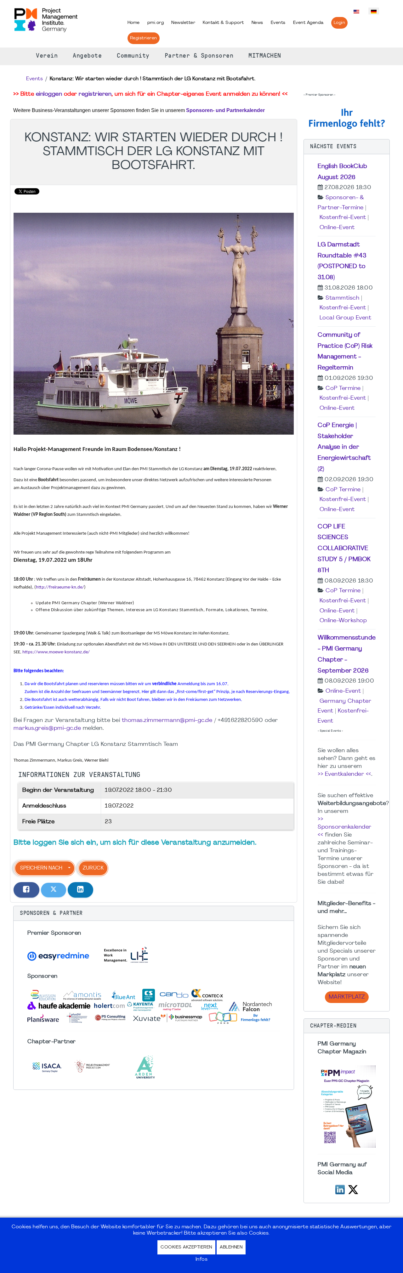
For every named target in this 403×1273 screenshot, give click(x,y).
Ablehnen (231, 1247)
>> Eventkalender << (344, 774)
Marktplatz (347, 997)
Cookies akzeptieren (186, 1247)
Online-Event (337, 227)
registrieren (95, 94)
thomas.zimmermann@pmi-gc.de (167, 720)
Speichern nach (41, 868)
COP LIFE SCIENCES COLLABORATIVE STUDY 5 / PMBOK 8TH (344, 549)
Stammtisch (342, 298)
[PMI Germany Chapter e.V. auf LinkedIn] (340, 1188)
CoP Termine (343, 388)
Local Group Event (346, 318)
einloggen (49, 94)
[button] (153, 913)
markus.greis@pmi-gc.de (47, 728)
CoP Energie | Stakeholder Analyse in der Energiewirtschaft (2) (344, 447)
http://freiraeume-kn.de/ (60, 587)
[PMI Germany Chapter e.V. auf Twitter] (353, 1188)
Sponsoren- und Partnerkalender (225, 110)
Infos (202, 1259)
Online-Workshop (343, 620)
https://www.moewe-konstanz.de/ (56, 652)
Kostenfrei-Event (343, 217)
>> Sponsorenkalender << (345, 827)
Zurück (93, 868)
